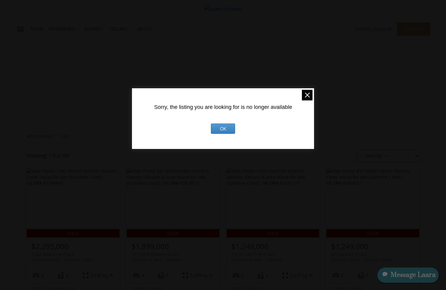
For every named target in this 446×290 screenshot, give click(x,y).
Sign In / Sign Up (373, 29)
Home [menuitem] (37, 29)
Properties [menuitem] (62, 29)
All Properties (40, 136)
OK (223, 128)
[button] (373, 29)
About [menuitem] (144, 29)
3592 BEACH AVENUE (62, 256)
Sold (64, 136)
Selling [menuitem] (118, 29)
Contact (413, 29)
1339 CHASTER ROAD (256, 256)
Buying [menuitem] (92, 29)
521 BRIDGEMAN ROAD (157, 256)
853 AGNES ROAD (361, 256)
